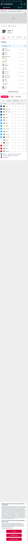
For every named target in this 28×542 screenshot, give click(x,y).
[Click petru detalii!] (13, 49)
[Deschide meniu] (24, 4)
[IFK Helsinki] (4, 112)
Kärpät (6, 140)
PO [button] (20, 103)
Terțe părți (16, 518)
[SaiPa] (4, 131)
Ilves (6, 114)
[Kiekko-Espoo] (4, 151)
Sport (6, 145)
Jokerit (6, 117)
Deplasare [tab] (15, 100)
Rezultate (19, 37)
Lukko (6, 126)
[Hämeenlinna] (4, 109)
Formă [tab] (11, 96)
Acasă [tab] (8, 100)
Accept (14, 531)
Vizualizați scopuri (14, 539)
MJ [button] (13, 103)
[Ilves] (4, 114)
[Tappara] (4, 134)
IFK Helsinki (8, 111)
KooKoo (7, 142)
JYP (6, 120)
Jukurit (6, 148)
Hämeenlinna (8, 109)
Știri (13, 37)
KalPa (6, 123)
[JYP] (4, 120)
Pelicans (7, 128)
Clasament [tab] (5, 96)
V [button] (15, 103)
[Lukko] (4, 126)
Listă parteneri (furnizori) (7, 528)
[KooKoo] (4, 143)
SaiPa (6, 131)
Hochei (5, 26)
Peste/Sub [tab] (18, 96)
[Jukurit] (4, 148)
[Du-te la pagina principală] (8, 4)
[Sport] (4, 145)
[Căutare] (21, 4)
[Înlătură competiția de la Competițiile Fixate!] (12, 30)
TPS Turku (7, 137)
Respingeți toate (14, 535)
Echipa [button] (4, 103)
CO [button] (18, 103)
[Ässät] (4, 106)
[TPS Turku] (4, 137)
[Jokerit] (4, 117)
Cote (8, 37)
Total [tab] (3, 100)
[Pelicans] (4, 129)
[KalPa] (4, 123)
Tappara (7, 134)
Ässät (6, 106)
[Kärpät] (4, 140)
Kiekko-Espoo (8, 151)
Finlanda (13, 26)
